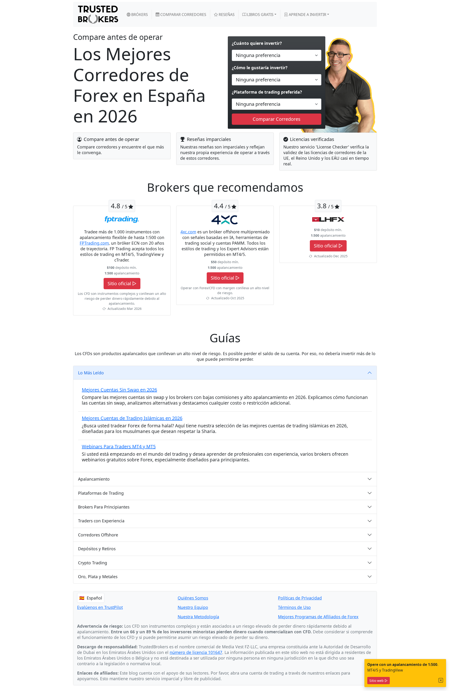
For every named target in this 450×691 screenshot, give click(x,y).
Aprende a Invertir (307, 14)
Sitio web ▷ (378, 680)
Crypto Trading (92, 563)
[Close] (441, 680)
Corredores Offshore (98, 535)
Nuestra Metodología (198, 616)
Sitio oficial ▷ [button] (122, 283)
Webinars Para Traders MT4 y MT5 (119, 446)
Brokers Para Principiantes (103, 507)
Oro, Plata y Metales (97, 576)
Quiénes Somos (193, 598)
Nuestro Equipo (193, 607)
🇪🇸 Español (90, 598)
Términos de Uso (294, 607)
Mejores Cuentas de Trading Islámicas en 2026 (132, 418)
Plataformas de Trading (101, 493)
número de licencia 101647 (196, 652)
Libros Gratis (260, 14)
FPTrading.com (94, 243)
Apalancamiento (94, 479)
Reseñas (226, 14)
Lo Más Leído (91, 373)
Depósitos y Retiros (97, 548)
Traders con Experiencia (101, 521)
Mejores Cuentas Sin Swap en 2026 (119, 390)
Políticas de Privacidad (300, 598)
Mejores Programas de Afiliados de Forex (318, 616)
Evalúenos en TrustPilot (100, 607)
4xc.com (188, 232)
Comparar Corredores (182, 14)
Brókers (139, 14)
